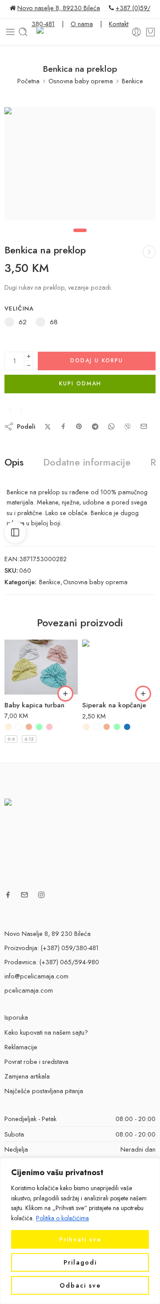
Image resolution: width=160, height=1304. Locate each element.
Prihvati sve (80, 1239)
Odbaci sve (80, 1285)
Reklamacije (20, 1047)
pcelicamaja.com (28, 990)
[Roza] (49, 727)
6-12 (29, 739)
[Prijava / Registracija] (136, 32)
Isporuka (16, 1017)
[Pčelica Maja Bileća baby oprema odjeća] (80, 841)
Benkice (132, 80)
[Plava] (127, 727)
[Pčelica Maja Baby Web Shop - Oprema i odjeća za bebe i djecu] (79, 32)
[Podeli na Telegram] (95, 426)
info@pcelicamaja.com (36, 976)
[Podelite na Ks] (47, 426)
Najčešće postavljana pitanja (43, 1090)
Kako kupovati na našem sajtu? (46, 1032)
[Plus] (28, 356)
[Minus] (28, 365)
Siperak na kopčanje (114, 705)
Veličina (19, 309)
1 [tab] (80, 237)
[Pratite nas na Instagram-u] (41, 895)
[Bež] (8, 727)
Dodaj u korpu (96, 361)
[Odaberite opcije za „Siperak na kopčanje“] (143, 694)
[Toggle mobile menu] (10, 32)
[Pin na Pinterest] (79, 426)
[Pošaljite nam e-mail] (24, 895)
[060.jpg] (80, 163)
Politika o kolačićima (62, 1218)
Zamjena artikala (27, 1076)
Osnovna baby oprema (80, 80)
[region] (80, 1231)
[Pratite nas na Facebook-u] (8, 894)
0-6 (11, 739)
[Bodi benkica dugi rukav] (149, 251)
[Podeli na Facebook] (63, 426)
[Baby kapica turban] (41, 667)
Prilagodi (80, 1262)
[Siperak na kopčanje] (119, 667)
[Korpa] (150, 32)
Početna (28, 80)
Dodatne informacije (87, 462)
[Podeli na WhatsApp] (111, 426)
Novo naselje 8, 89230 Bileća (58, 7)
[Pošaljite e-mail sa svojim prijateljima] (144, 426)
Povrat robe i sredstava (36, 1061)
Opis (14, 462)
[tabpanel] (80, 166)
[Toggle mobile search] (23, 32)
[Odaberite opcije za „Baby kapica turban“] (65, 694)
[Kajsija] (29, 727)
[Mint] (39, 727)
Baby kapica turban (34, 705)
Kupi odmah (80, 384)
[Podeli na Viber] (127, 426)
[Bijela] (19, 727)
